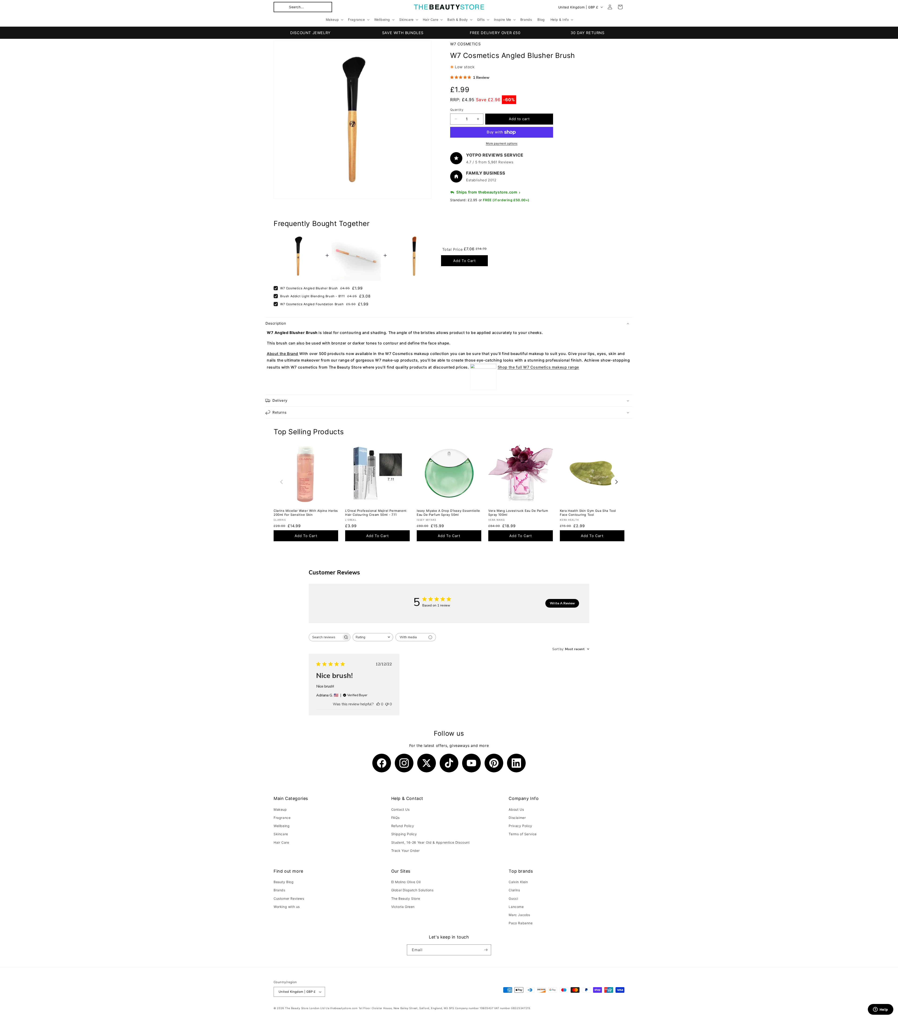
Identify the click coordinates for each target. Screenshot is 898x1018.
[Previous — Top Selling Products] (281, 481)
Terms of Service (523, 834)
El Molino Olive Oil (406, 882)
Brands (279, 890)
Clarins (514, 890)
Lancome (516, 907)
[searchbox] (325, 637)
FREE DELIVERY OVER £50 (495, 32)
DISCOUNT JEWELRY (310, 32)
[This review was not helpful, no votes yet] (386, 704)
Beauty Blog (284, 882)
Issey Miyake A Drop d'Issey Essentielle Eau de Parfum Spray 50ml (448, 512)
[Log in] (610, 7)
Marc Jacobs (519, 915)
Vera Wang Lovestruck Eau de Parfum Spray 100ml (518, 512)
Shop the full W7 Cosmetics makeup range (538, 367)
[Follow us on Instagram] (404, 763)
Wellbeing (282, 826)
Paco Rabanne (520, 923)
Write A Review (562, 603)
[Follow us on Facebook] (381, 763)
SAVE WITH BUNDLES (403, 32)
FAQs (395, 817)
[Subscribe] (486, 949)
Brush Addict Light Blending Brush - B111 (312, 296)
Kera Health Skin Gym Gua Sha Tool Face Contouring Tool (588, 512)
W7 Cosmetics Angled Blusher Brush (309, 288)
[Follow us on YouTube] (471, 763)
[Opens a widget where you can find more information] (880, 1010)
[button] (303, 7)
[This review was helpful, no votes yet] (378, 704)
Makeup (280, 809)
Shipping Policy (404, 834)
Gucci (513, 898)
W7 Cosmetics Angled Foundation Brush (312, 304)
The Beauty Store (405, 898)
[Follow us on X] (426, 763)
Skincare (281, 834)
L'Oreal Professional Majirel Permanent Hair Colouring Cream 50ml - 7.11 (376, 512)
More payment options (502, 143)
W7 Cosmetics (465, 44)
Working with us (287, 907)
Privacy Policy (520, 826)
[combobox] (373, 637)
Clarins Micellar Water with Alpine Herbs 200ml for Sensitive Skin (306, 512)
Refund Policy (402, 826)
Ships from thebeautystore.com (486, 192)
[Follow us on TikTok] (449, 763)
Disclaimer (517, 817)
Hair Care (281, 842)
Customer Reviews (289, 898)
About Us (516, 809)
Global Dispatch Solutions (412, 890)
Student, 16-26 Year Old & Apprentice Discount (430, 842)
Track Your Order (405, 850)
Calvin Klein (518, 882)
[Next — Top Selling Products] (616, 481)
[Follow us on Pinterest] (494, 763)
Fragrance (282, 817)
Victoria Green (403, 907)
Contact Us (400, 809)
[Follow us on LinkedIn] (516, 763)
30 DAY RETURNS (587, 32)
